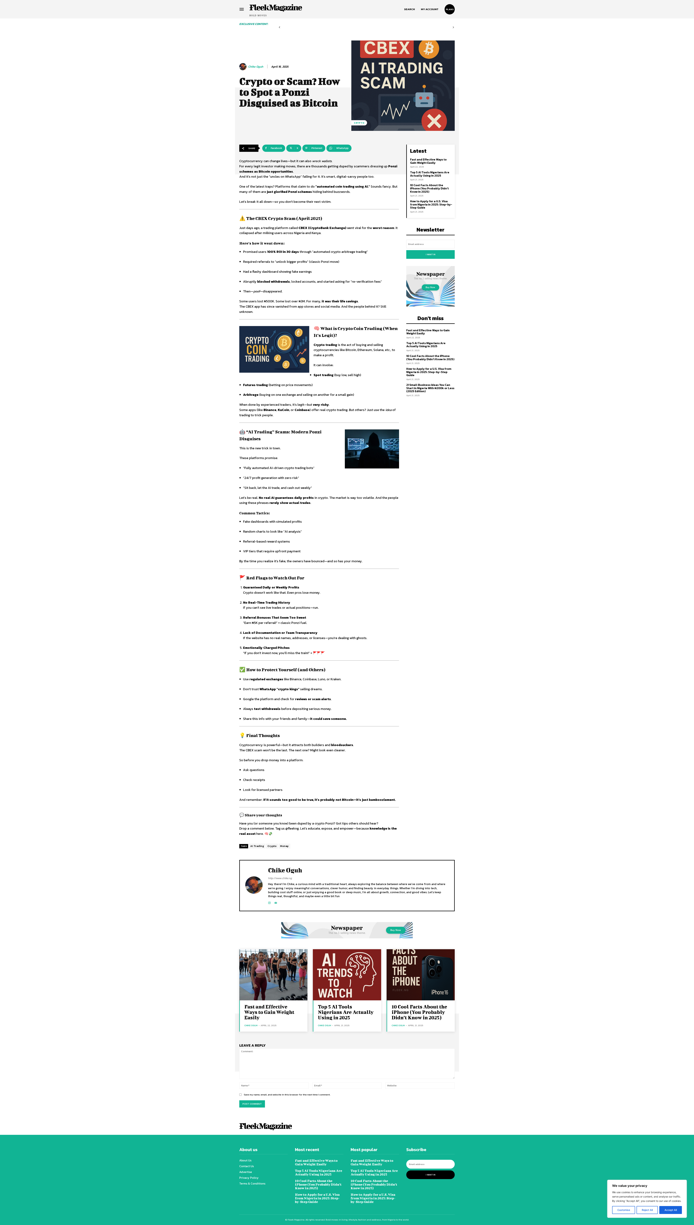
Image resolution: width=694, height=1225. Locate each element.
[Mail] (275, 902)
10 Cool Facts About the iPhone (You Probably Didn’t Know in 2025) (429, 188)
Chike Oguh (255, 66)
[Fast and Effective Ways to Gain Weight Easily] (273, 974)
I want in (430, 254)
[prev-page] (279, 27)
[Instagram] (269, 902)
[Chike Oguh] (243, 66)
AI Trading (257, 846)
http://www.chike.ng (280, 878)
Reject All (647, 1209)
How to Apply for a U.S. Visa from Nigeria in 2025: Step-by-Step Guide (431, 204)
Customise (623, 1209)
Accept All (671, 1209)
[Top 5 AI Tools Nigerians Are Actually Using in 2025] (347, 974)
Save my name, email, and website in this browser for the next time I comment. (287, 1094)
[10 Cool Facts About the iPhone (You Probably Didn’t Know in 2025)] (421, 974)
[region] (647, 1199)
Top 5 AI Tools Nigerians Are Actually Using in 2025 (429, 174)
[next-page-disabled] (453, 27)
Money (284, 846)
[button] (409, 9)
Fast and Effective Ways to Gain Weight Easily (428, 161)
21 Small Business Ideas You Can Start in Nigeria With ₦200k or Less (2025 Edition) (430, 388)
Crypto (359, 123)
